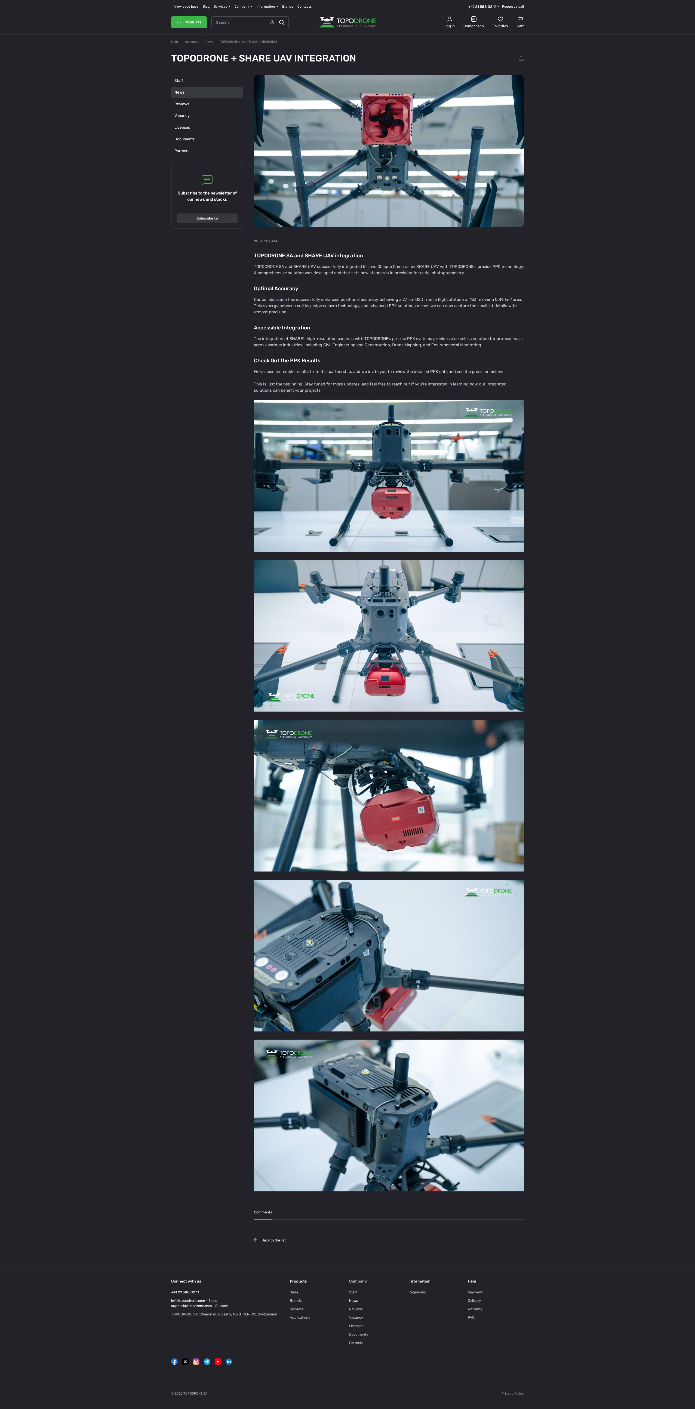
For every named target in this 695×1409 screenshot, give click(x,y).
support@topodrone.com (191, 1306)
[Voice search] (272, 22)
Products (298, 1281)
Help (472, 1281)
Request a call (513, 6)
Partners (181, 151)
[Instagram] (196, 1361)
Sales (294, 1292)
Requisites (417, 1292)
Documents (184, 139)
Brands (296, 1301)
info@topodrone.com (188, 1301)
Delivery (474, 1301)
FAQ (471, 1317)
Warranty (475, 1309)
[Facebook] (174, 1361)
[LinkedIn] (229, 1361)
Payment (475, 1292)
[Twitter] (185, 1361)
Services (297, 1309)
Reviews (181, 104)
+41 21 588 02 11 (482, 7)
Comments (263, 1212)
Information (419, 1281)
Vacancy (182, 115)
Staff (178, 80)
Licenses (182, 127)
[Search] (282, 22)
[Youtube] (218, 1361)
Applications (300, 1317)
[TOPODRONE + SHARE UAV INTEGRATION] (389, 151)
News (179, 92)
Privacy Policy (513, 1393)
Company (358, 1281)
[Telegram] (207, 1361)
